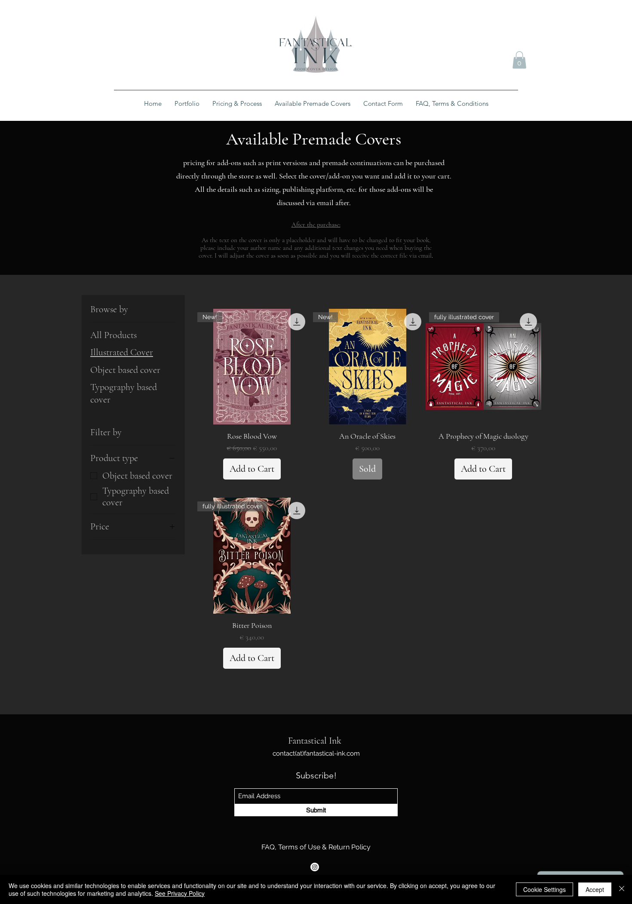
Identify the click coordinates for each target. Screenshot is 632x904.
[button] (519, 60)
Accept (595, 889)
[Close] (622, 889)
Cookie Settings (544, 889)
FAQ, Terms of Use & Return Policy (316, 847)
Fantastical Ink (314, 740)
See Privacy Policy (180, 893)
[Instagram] (314, 867)
